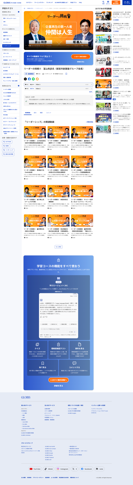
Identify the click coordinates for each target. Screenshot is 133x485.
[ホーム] (24, 8)
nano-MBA (25, 422)
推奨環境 (47, 477)
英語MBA (23, 420)
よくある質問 (54, 477)
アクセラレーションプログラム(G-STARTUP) (99, 411)
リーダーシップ (38, 8)
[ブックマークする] (66, 74)
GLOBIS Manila (49, 455)
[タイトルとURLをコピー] (37, 79)
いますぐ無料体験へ (80, 56)
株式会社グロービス (26, 446)
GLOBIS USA (48, 459)
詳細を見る (80, 62)
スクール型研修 (48, 411)
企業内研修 (47, 409)
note (101, 469)
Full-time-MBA (26, 426)
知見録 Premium (59, 73)
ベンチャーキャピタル (96, 409)
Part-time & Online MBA (29, 428)
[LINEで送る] (33, 79)
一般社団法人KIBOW (74, 448)
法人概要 (23, 477)
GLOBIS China (48, 451)
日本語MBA (24, 411)
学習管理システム (49, 417)
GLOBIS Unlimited (25, 435)
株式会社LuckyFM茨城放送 (75, 455)
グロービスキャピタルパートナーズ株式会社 (30, 451)
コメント (48, 113)
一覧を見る (89, 122)
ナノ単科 (25, 413)
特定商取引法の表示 (64, 477)
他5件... (91, 92)
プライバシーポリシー (38, 477)
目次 (35, 113)
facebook (88, 469)
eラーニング (48, 413)
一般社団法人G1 (73, 446)
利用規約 (29, 477)
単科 (24, 415)
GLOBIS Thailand (49, 457)
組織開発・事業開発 (49, 420)
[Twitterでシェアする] (25, 79)
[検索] (103, 3)
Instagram (64, 469)
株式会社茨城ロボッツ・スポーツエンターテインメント (78, 451)
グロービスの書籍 (72, 409)
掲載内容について (74, 477)
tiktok (50, 469)
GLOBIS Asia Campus (50, 448)
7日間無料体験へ (116, 2)
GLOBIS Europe (49, 453)
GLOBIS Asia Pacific (50, 446)
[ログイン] (108, 3)
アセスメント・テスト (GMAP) (52, 415)
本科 (24, 417)
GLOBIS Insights (72, 413)
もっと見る (58, 247)
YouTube (37, 469)
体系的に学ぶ (30, 8)
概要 (41, 113)
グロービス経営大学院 (26, 448)
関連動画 (27, 113)
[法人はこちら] (127, 2)
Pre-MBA (25, 424)
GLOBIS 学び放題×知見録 (27, 433)
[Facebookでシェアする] (29, 79)
